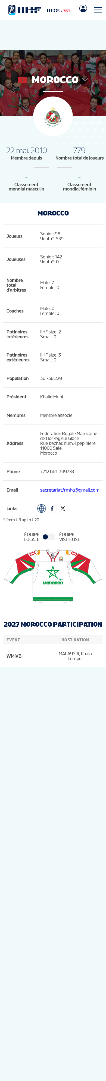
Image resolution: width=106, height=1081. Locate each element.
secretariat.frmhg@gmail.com (69, 490)
